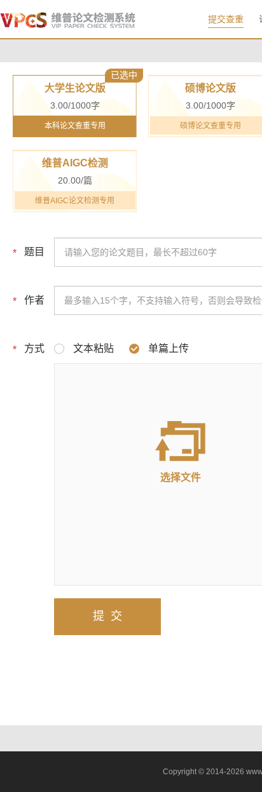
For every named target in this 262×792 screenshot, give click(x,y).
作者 (34, 300)
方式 (34, 348)
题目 (34, 251)
